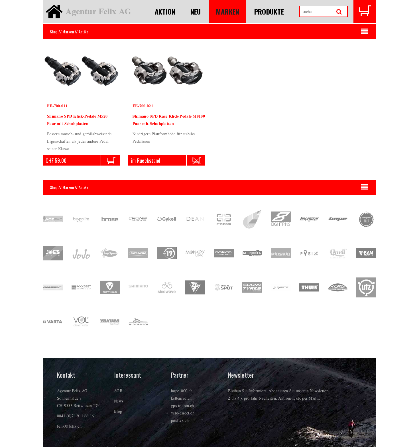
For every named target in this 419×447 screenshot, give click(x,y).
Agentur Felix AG (98, 11)
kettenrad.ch (181, 398)
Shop (54, 32)
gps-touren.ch (182, 405)
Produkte (269, 11)
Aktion (165, 11)
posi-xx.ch (180, 420)
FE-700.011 (57, 106)
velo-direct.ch (182, 413)
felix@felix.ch (69, 426)
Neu (195, 11)
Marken (227, 11)
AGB (118, 390)
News (118, 401)
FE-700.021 (143, 106)
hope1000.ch (181, 390)
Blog (118, 411)
